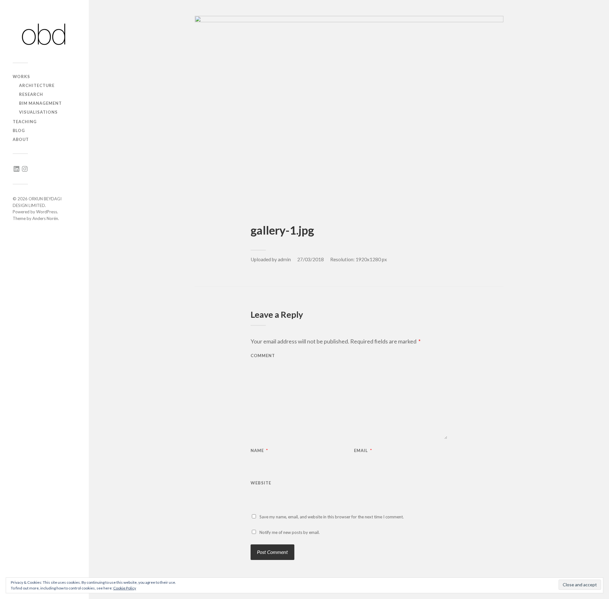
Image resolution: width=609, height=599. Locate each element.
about (21, 139)
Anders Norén (45, 218)
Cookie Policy (124, 588)
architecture (37, 85)
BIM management (40, 103)
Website (261, 482)
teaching (25, 121)
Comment (263, 356)
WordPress (46, 211)
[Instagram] (25, 169)
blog (19, 130)
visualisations (38, 112)
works (21, 76)
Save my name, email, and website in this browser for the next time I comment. (331, 516)
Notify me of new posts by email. (289, 532)
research (31, 94)
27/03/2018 (310, 259)
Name (259, 451)
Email (363, 451)
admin (284, 259)
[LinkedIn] (16, 169)
